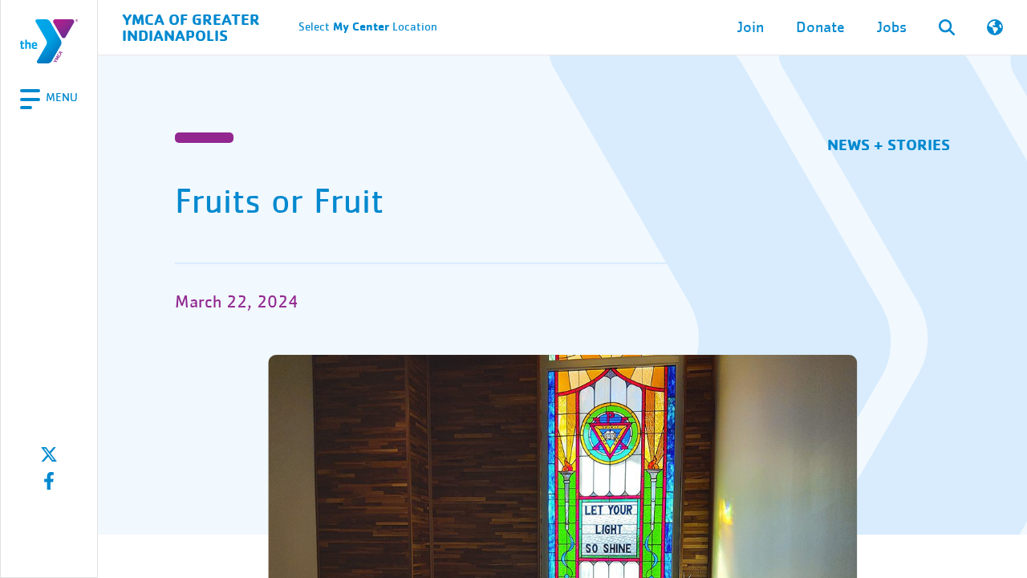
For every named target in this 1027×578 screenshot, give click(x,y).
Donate (820, 27)
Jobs (892, 27)
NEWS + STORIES (888, 144)
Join (750, 27)
